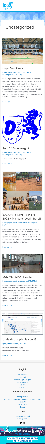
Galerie (22, 385)
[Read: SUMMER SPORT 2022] (22, 263)
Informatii (22, 377)
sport (20, 72)
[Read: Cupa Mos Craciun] (22, 51)
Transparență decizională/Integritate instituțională (22, 399)
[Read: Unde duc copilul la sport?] (22, 324)
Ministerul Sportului (22, 416)
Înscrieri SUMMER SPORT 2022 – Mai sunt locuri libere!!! (22, 216)
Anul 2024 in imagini (15, 148)
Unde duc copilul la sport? (19, 339)
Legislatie (22, 402)
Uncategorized (7, 75)
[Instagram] (24, 423)
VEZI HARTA (22, 433)
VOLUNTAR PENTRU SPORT (22, 438)
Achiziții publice (22, 397)
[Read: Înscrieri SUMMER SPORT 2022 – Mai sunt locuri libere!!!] (22, 191)
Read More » (7, 102)
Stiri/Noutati (27, 72)
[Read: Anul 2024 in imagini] (22, 126)
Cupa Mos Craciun (14, 68)
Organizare (22, 404)
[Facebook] (21, 423)
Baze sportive (22, 382)
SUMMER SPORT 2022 (17, 276)
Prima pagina (12, 72)
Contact (23, 387)
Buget (4, 72)
